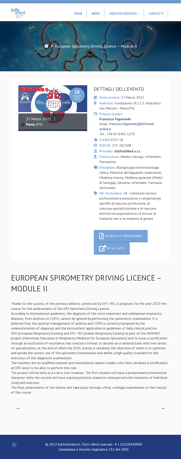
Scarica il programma (123, 236)
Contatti (156, 13)
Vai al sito (115, 248)
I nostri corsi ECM (123, 13)
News (95, 13)
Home (78, 13)
